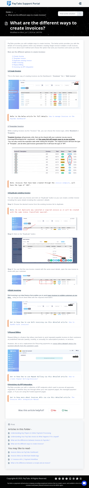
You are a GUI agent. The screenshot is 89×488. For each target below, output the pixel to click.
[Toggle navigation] (80, 3)
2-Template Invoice (19, 58)
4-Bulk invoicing (17, 62)
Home (8, 12)
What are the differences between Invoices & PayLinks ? (30, 440)
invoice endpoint (62, 183)
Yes (66, 410)
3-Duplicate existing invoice (22, 60)
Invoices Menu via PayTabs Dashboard (24, 452)
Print (13, 424)
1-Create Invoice (18, 56)
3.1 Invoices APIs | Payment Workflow (24, 459)
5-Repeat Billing (17, 65)
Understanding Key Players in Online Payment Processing (31, 433)
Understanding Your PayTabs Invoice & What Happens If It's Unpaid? (35, 437)
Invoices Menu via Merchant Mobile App (25, 456)
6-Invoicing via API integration (23, 67)
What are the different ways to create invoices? (27, 444)
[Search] (80, 13)
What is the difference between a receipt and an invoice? (30, 463)
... (15, 12)
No (54, 410)
